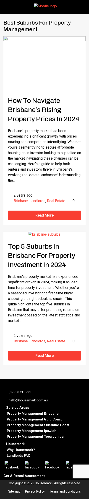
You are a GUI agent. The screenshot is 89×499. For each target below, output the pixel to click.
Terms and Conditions (65, 491)
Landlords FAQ (18, 456)
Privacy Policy (35, 491)
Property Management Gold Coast (34, 419)
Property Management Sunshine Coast (38, 425)
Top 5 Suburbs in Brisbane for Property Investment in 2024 (41, 255)
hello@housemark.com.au (28, 400)
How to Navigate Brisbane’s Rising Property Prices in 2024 (43, 110)
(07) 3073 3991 (20, 392)
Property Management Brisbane (33, 414)
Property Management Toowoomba (35, 436)
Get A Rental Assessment (24, 476)
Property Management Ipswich (31, 431)
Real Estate (56, 201)
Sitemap (14, 491)
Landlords (37, 201)
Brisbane (21, 201)
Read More (44, 215)
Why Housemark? (21, 450)
